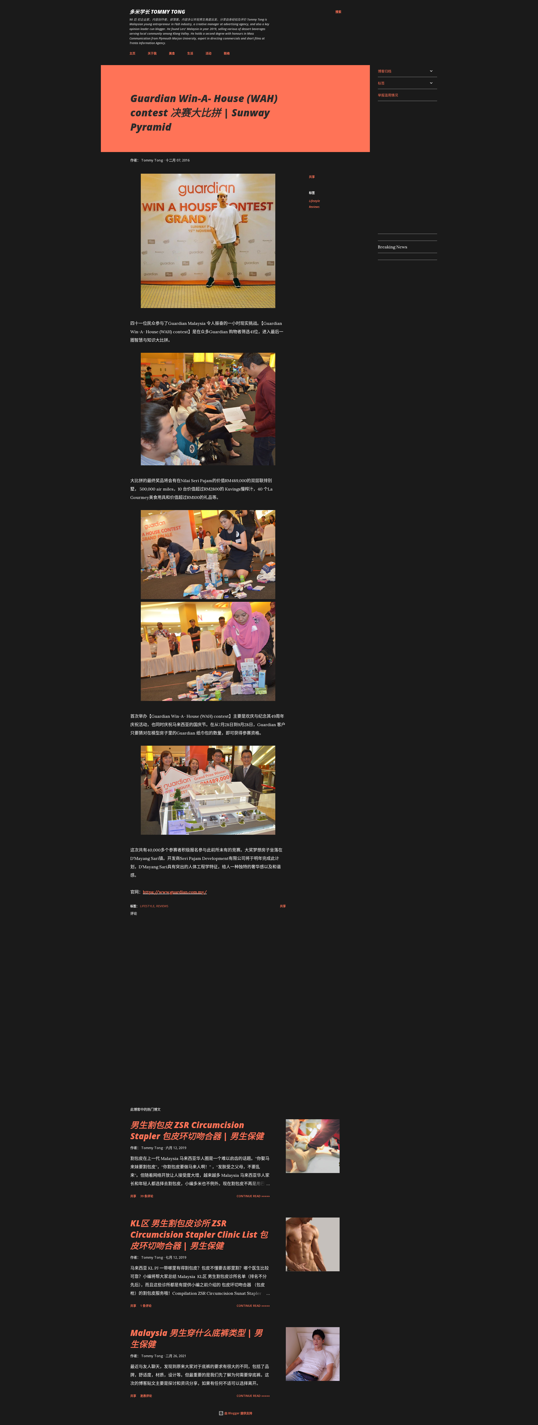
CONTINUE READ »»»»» (253, 1196)
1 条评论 (146, 1306)
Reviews (314, 207)
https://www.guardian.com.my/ (175, 892)
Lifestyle (314, 201)
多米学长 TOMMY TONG (157, 11)
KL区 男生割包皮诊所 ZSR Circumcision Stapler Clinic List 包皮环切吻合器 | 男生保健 (199, 1234)
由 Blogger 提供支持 (238, 1413)
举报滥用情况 (388, 95)
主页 (132, 53)
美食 (172, 53)
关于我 (152, 53)
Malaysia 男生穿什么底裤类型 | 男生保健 (196, 1338)
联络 (227, 53)
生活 (190, 53)
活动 (208, 53)
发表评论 (146, 1396)
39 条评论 (146, 1196)
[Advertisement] (201, 1054)
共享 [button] (312, 177)
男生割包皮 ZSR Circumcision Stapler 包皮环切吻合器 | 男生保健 (197, 1130)
